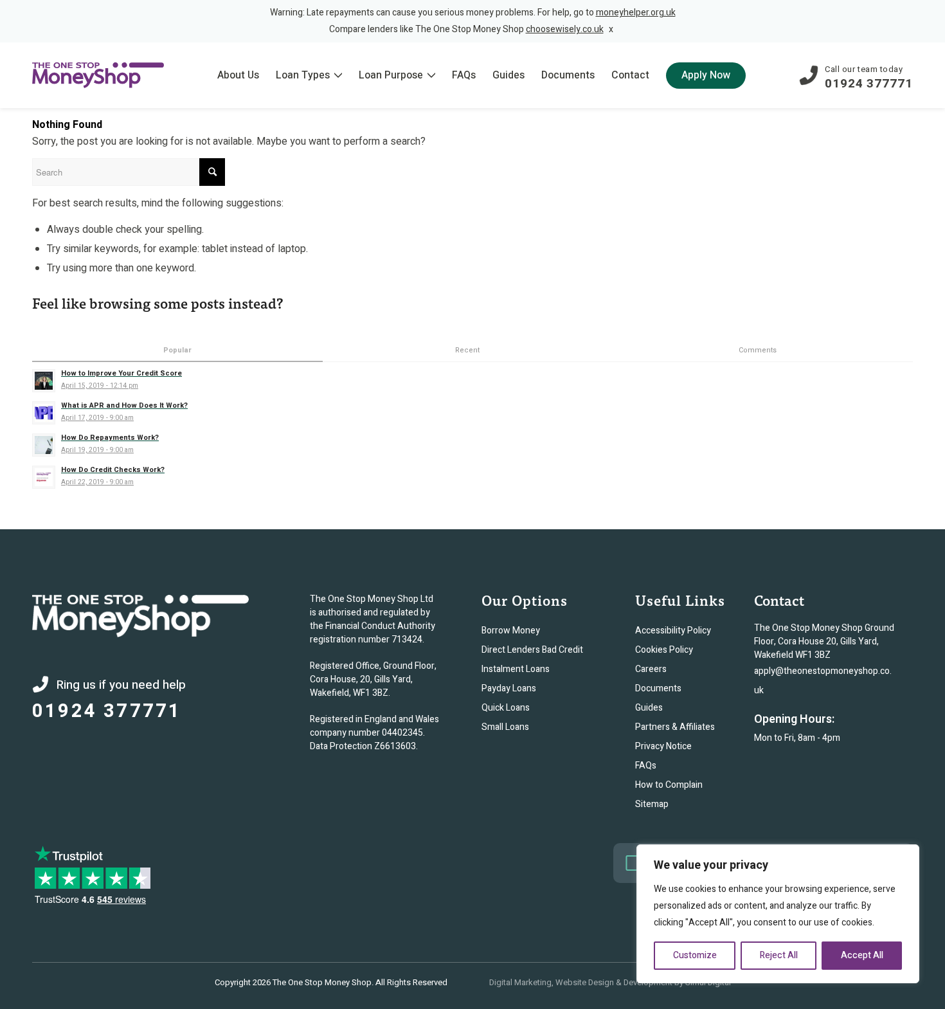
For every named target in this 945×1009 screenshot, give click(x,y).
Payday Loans (509, 688)
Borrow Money (511, 630)
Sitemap (652, 804)
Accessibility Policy (673, 630)
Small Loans (505, 727)
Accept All (862, 955)
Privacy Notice (663, 746)
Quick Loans (506, 707)
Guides (649, 707)
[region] (777, 913)
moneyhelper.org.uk (636, 12)
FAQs (645, 765)
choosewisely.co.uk (565, 29)
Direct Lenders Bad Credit (532, 650)
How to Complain (669, 785)
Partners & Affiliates (675, 727)
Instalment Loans (516, 669)
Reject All (779, 955)
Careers (651, 669)
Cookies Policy (664, 650)
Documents (658, 688)
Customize (695, 955)
